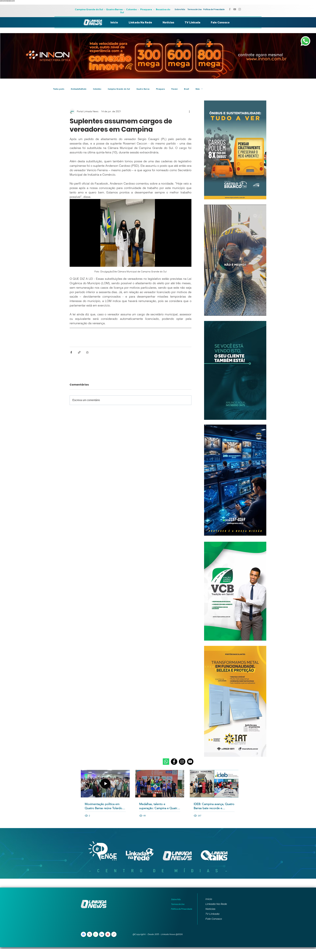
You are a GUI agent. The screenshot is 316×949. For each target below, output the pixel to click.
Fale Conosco (213, 918)
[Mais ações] (189, 111)
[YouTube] (190, 761)
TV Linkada (212, 913)
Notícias (210, 908)
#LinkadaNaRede (78, 89)
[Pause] (208, 311)
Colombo (131, 9)
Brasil (186, 89)
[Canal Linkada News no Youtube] (234, 9)
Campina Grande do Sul (89, 9)
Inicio (208, 899)
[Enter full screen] (262, 311)
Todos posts (58, 89)
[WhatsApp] (95, 934)
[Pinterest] (107, 934)
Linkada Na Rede (216, 904)
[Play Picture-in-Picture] (256, 311)
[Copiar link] (114, 934)
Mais (198, 89)
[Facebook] (174, 761)
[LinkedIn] (101, 934)
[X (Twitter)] (89, 934)
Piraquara (146, 9)
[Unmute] (214, 311)
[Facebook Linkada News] (229, 9)
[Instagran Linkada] (239, 9)
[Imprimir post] (87, 352)
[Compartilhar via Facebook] (71, 352)
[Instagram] (182, 761)
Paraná (174, 89)
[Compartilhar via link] (79, 352)
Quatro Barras (114, 9)
